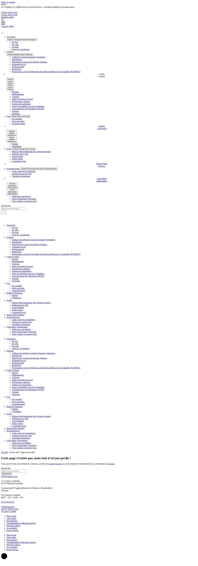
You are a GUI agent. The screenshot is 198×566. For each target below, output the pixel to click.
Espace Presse (12, 530)
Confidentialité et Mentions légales (21, 523)
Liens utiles (11, 518)
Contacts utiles (7, 26)
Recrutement (11, 521)
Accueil (4, 452)
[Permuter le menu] (2, 33)
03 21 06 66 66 (7, 502)
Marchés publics (13, 526)
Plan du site (11, 516)
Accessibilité (11, 528)
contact (111, 464)
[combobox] (13, 471)
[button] (4, 556)
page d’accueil (55, 464)
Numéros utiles (7, 17)
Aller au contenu (8, 2)
